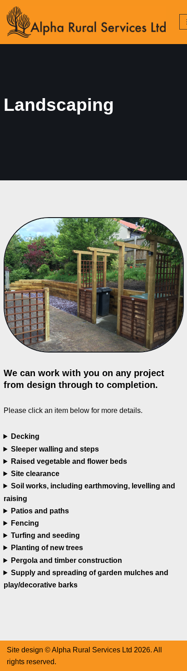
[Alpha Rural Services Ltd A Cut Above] (86, 22)
